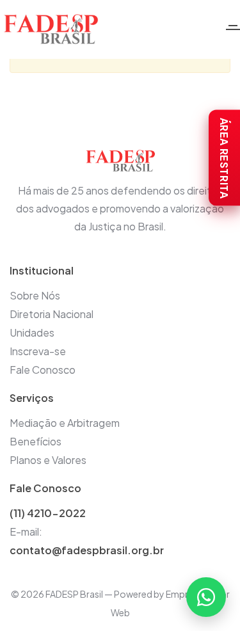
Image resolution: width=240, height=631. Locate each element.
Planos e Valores (48, 460)
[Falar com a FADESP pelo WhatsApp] (206, 597)
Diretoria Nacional (51, 314)
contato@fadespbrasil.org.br (87, 550)
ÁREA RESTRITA (224, 157)
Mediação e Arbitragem (65, 422)
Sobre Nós (35, 295)
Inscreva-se (38, 351)
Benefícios (35, 441)
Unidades (32, 332)
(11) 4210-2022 (48, 513)
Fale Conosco (43, 369)
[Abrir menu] (233, 29)
